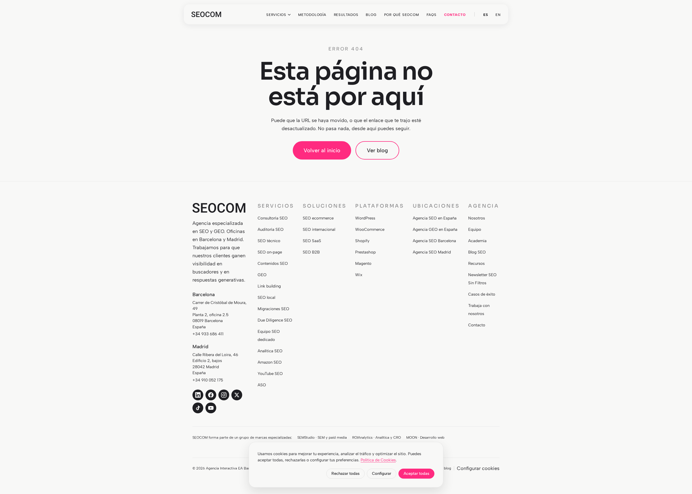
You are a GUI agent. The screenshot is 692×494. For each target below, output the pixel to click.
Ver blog (377, 150)
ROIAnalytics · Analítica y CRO (376, 437)
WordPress (365, 218)
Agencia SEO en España (435, 218)
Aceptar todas (416, 473)
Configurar (381, 473)
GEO (262, 274)
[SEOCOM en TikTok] (197, 407)
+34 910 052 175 (207, 380)
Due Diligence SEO (275, 320)
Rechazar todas (345, 473)
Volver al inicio (322, 150)
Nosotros (476, 218)
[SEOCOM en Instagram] (223, 395)
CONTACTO (455, 15)
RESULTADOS (346, 15)
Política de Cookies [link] (378, 460)
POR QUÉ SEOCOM (401, 15)
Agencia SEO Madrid (432, 252)
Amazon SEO (270, 362)
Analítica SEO (270, 350)
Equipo (474, 229)
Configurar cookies (478, 468)
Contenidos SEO (273, 263)
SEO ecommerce (318, 218)
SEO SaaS (312, 240)
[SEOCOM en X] (236, 395)
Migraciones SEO (273, 308)
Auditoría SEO (271, 229)
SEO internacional (319, 229)
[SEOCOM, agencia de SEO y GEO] (206, 14)
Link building (269, 286)
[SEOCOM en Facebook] (210, 395)
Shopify (362, 240)
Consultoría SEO (273, 218)
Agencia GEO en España (435, 229)
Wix (358, 274)
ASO (262, 385)
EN (498, 15)
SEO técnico (269, 240)
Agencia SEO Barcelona (434, 240)
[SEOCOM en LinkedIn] (197, 395)
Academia (477, 240)
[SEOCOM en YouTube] (210, 407)
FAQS (432, 15)
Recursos (476, 263)
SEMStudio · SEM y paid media (322, 437)
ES (485, 15)
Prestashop (365, 252)
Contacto (476, 325)
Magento (363, 263)
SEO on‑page (270, 252)
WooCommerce (369, 229)
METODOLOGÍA (312, 15)
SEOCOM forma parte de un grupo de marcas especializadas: (242, 437)
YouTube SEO (270, 373)
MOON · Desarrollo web (425, 437)
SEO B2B (311, 252)
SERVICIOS (276, 15)
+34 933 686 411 (208, 333)
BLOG (371, 15)
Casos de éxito (481, 294)
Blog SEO (477, 252)
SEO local (266, 297)
